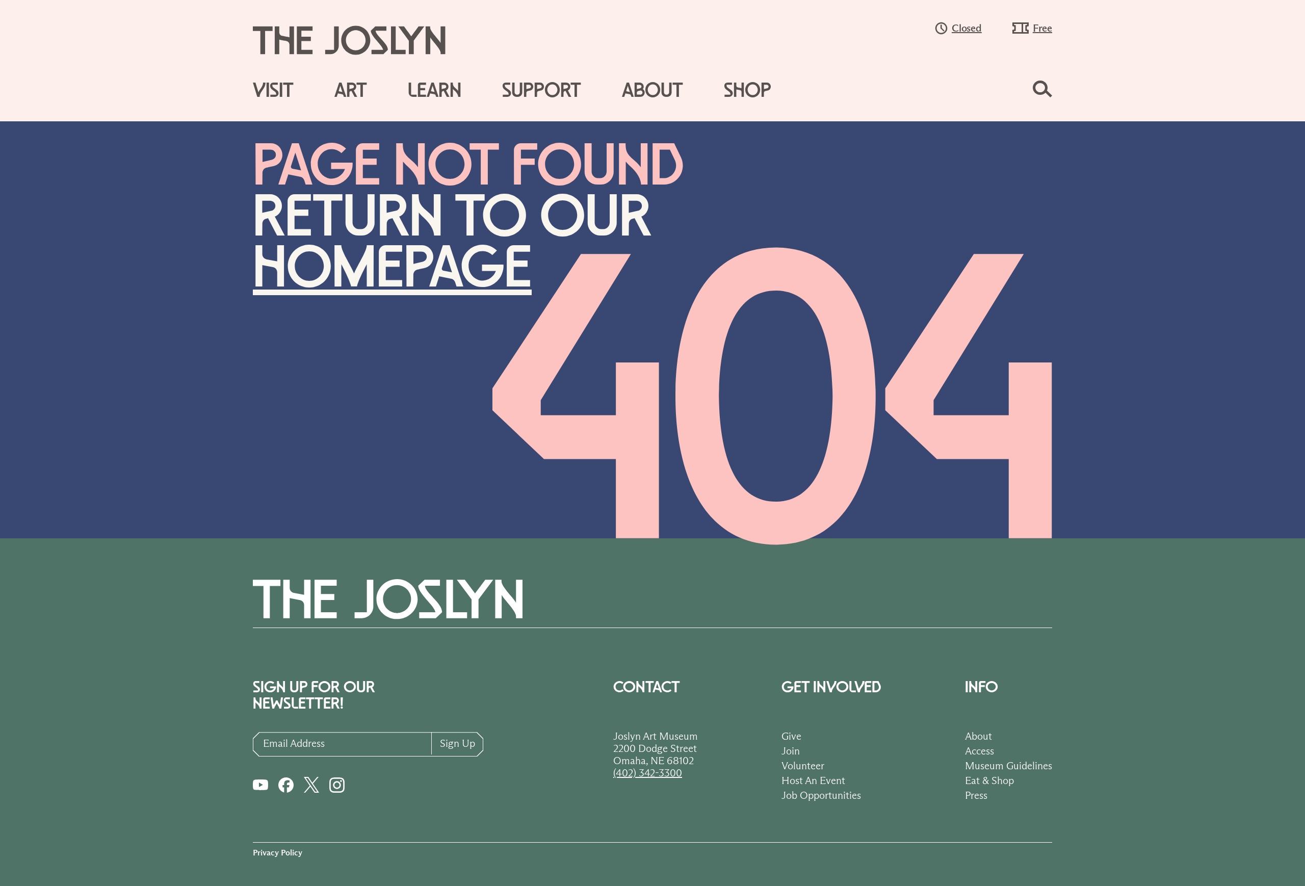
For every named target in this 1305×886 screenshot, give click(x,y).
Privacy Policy (277, 852)
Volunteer (802, 766)
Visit (273, 91)
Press (976, 795)
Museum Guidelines (1008, 766)
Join (790, 751)
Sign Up (457, 743)
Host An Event (813, 780)
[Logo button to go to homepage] (359, 40)
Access (979, 751)
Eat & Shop (989, 780)
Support (541, 91)
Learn (434, 91)
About (652, 91)
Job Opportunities (821, 795)
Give (791, 736)
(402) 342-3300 (647, 773)
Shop (747, 91)
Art (350, 91)
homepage (392, 269)
